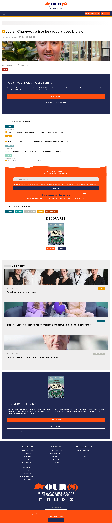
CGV (84, 456)
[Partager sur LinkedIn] (20, 37)
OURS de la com (56, 451)
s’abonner (62, 248)
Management (27, 462)
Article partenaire (27, 476)
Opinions (27, 479)
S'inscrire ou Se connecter (56, 103)
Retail (27, 459)
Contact (56, 462)
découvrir (56, 419)
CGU (84, 453)
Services (27, 473)
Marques (27, 453)
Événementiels (27, 468)
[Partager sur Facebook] (23, 37)
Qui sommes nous (56, 453)
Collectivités (27, 451)
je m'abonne (56, 520)
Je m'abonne (56, 96)
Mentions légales (84, 451)
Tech (28, 470)
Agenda (56, 459)
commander (50, 248)
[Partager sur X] (27, 37)
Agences (27, 456)
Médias (27, 465)
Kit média (56, 456)
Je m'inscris (56, 188)
